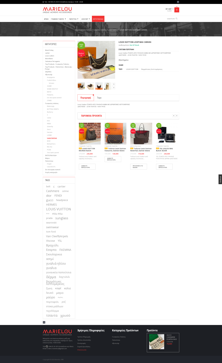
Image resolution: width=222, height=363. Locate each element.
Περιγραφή (85, 97)
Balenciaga (50, 106)
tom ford (51, 231)
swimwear (52, 227)
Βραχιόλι (52, 245)
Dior (48, 121)
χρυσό (65, 315)
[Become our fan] (178, 2)
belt (48, 186)
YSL (60, 240)
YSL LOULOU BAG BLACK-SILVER (164, 150)
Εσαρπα (51, 250)
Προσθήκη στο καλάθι (138, 166)
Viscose (50, 240)
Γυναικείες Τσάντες (119, 337)
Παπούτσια (49, 161)
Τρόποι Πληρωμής (83, 337)
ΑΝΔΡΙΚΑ (48, 72)
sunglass (61, 218)
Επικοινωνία (81, 350)
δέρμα (51, 277)
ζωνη (49, 288)
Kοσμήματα (51, 77)
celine (65, 191)
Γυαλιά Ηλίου (51, 80)
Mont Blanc (49, 58)
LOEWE (49, 135)
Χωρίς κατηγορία (51, 172)
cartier (47, 53)
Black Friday (49, 50)
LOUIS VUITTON (58, 209)
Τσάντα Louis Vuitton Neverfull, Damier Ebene (141, 150)
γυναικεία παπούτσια (58, 272)
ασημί (50, 259)
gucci (49, 200)
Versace (51, 83)
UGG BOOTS (51, 167)
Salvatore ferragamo (52, 61)
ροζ (64, 301)
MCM (48, 141)
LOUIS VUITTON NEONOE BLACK (87, 150)
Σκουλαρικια (54, 254)
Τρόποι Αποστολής (84, 340)
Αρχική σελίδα (80, 30)
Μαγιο (47, 158)
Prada (49, 150)
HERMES (51, 204)
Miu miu (49, 147)
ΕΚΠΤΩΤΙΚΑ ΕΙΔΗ (51, 155)
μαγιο (59, 293)
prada (49, 218)
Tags (99, 97)
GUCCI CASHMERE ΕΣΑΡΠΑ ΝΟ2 (172, 337)
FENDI (49, 124)
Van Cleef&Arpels (57, 236)
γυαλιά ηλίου (56, 263)
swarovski (51, 222)
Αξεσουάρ (48, 74)
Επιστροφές (81, 343)
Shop (89, 30)
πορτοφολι (52, 301)
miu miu (57, 213)
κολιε (67, 288)
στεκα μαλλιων (54, 306)
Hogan (49, 164)
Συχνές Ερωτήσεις (83, 346)
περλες (60, 297)
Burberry (50, 112)
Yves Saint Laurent (53, 153)
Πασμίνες (50, 95)
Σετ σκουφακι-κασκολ (54, 98)
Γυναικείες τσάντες (99, 30)
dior (49, 195)
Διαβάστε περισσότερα (85, 166)
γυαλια (51, 268)
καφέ (58, 288)
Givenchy (50, 126)
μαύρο (50, 297)
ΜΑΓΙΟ (49, 92)
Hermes (49, 132)
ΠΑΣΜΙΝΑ (65, 250)
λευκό (49, 293)
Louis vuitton (49, 56)
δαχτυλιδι (64, 276)
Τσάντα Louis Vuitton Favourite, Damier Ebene (115, 150)
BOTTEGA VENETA (53, 109)
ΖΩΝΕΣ (49, 86)
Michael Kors (51, 144)
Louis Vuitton (113, 30)
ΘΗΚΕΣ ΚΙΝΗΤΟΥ (52, 89)
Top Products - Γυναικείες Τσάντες (57, 64)
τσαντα (51, 315)
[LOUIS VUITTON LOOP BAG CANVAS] (81, 86)
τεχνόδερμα (52, 310)
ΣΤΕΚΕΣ (49, 101)
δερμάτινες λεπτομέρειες (55, 283)
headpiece (62, 200)
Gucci (49, 129)
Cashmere (52, 191)
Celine (49, 118)
